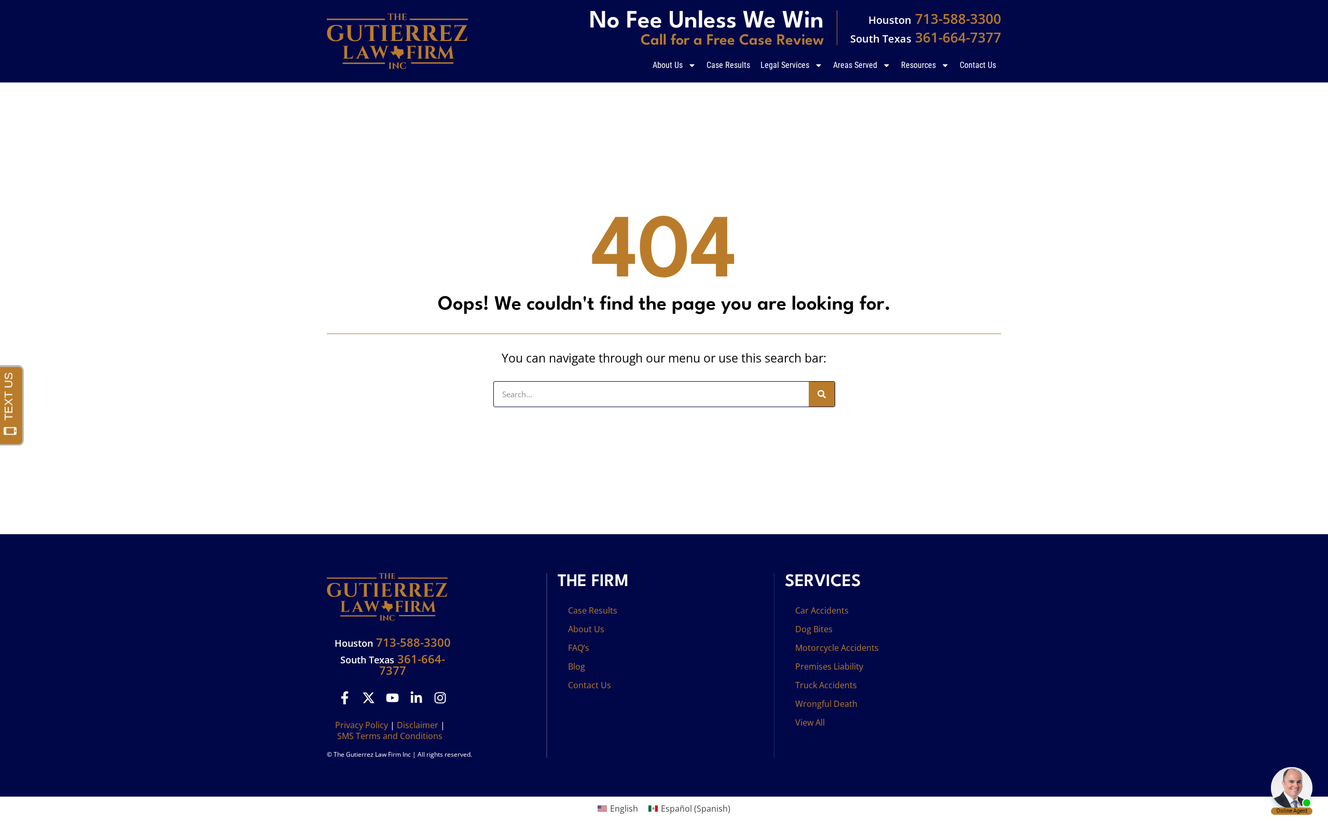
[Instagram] (440, 697)
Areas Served (855, 65)
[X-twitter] (368, 697)
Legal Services (784, 65)
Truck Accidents (826, 685)
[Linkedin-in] (416, 697)
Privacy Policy (361, 725)
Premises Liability (829, 666)
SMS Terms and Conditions (389, 736)
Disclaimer (417, 725)
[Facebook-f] (344, 697)
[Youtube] (392, 697)
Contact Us (978, 65)
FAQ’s (578, 647)
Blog (576, 666)
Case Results (728, 65)
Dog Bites (814, 629)
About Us (668, 65)
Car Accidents (822, 610)
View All (810, 722)
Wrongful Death (826, 703)
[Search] (822, 394)
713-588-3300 (934, 18)
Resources (918, 65)
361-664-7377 (925, 37)
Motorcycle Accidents (837, 647)
